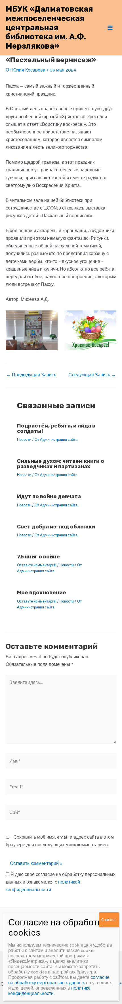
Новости (24, 439)
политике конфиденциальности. (49, 990)
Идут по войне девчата (49, 496)
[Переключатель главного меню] (110, 27)
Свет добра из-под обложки (56, 526)
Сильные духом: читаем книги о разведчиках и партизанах (60, 464)
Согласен (109, 920)
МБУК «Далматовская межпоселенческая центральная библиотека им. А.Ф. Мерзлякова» (49, 27)
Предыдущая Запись (31, 375)
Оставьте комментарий (36, 565)
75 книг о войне (38, 556)
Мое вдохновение (41, 592)
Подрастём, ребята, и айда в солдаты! (56, 428)
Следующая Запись (92, 375)
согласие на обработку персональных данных (59, 980)
